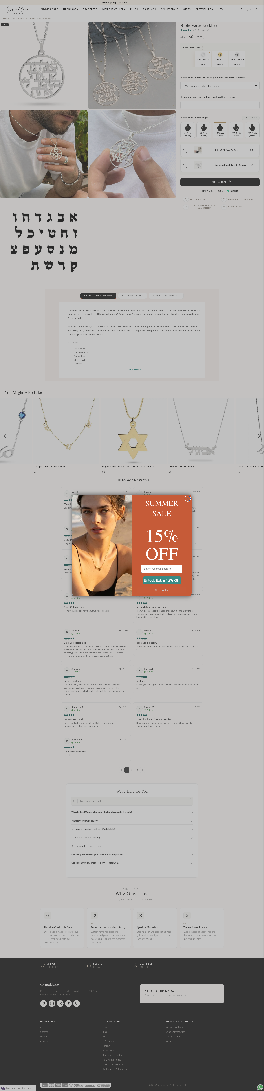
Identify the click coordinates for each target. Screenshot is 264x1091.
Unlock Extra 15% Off (162, 580)
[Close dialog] (187, 498)
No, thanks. (162, 590)
